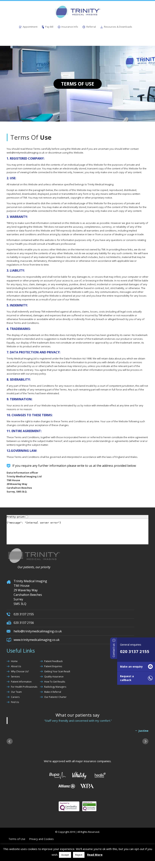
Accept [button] (65, 854)
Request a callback (127, 678)
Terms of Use (17, 839)
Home (14, 661)
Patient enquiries (53, 666)
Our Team (16, 691)
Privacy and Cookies (41, 839)
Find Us (15, 702)
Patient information (21, 681)
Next (145, 741)
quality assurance (54, 676)
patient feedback (53, 661)
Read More (94, 854)
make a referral (52, 691)
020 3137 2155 (134, 651)
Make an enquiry (131, 666)
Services (15, 676)
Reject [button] (78, 854)
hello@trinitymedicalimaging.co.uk (38, 631)
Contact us (113, 650)
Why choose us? (20, 671)
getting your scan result (57, 671)
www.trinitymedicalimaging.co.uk (37, 640)
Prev (10, 741)
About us (16, 666)
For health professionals (24, 686)
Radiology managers (55, 686)
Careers (15, 697)
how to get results (54, 681)
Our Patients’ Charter (55, 697)
